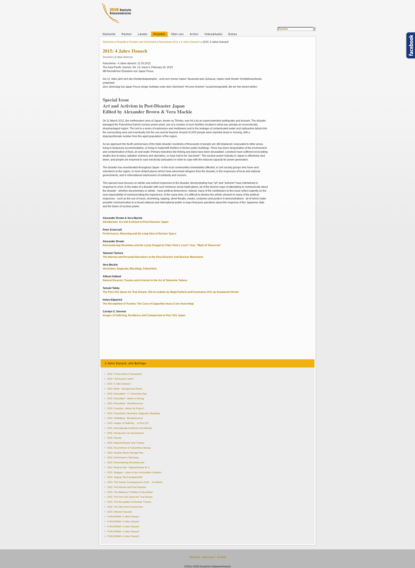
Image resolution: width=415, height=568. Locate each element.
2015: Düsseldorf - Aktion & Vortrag (125, 398)
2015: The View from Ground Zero (125, 506)
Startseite (109, 34)
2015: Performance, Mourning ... (124, 457)
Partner (127, 34)
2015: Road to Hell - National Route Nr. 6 (128, 467)
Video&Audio (213, 34)
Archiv (194, 34)
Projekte (159, 34)
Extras (232, 34)
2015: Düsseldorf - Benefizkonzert (125, 403)
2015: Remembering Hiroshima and (125, 462)
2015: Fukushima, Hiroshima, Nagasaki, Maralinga (133, 413)
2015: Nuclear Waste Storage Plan (125, 452)
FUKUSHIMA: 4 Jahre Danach (123, 516)
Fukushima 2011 (168, 41)
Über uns (177, 34)
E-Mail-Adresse (124, 57)
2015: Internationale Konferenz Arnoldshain (129, 428)
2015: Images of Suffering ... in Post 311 (128, 423)
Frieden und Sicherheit (142, 41)
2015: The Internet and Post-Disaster (126, 487)
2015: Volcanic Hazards (119, 511)
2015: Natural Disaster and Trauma (125, 442)
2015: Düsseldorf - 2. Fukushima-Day (127, 393)
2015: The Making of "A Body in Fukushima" (130, 492)
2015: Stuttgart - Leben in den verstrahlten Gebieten (134, 472)
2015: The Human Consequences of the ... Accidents (135, 482)
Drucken (108, 57)
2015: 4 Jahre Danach (119, 383)
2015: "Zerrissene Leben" (120, 378)
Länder (143, 34)
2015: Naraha (114, 437)
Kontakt (221, 557)
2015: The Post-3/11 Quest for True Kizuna (129, 497)
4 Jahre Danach (190, 41)
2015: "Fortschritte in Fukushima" (124, 374)
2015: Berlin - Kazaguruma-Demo (124, 388)
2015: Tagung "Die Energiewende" (125, 477)
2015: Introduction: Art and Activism (125, 433)
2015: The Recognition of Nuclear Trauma (129, 502)
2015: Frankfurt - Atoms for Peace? (125, 408)
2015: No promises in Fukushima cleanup (129, 447)
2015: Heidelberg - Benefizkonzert (125, 418)
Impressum (208, 557)
